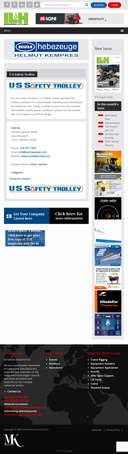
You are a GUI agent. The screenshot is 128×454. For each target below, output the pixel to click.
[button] (61, 30)
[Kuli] (46, 49)
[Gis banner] (108, 195)
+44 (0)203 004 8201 (16, 397)
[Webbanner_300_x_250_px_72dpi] (108, 218)
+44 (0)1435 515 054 (16, 400)
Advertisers (55, 367)
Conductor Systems (20, 178)
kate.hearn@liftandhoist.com (23, 414)
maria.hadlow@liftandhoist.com (25, 407)
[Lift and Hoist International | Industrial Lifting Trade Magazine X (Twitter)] (15, 5)
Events (53, 359)
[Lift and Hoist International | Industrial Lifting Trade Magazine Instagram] (29, 5)
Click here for (69, 215)
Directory (54, 363)
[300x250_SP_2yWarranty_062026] (108, 172)
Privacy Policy (113, 429)
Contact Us (13, 391)
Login (114, 5)
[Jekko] (108, 311)
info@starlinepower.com (33, 152)
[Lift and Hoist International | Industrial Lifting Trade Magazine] (16, 18)
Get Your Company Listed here (29, 216)
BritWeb (69, 450)
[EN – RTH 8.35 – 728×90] (80, 18)
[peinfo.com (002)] (108, 241)
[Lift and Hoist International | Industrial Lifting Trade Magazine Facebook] (7, 5)
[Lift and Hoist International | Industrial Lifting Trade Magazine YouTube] (37, 5)
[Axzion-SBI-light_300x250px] (108, 265)
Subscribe (97, 429)
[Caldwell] (108, 288)
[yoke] (108, 334)
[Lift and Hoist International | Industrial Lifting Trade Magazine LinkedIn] (22, 5)
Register (99, 5)
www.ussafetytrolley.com (36, 156)
